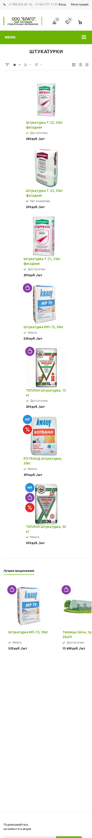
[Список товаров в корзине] (82, 24)
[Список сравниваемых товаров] (55, 24)
